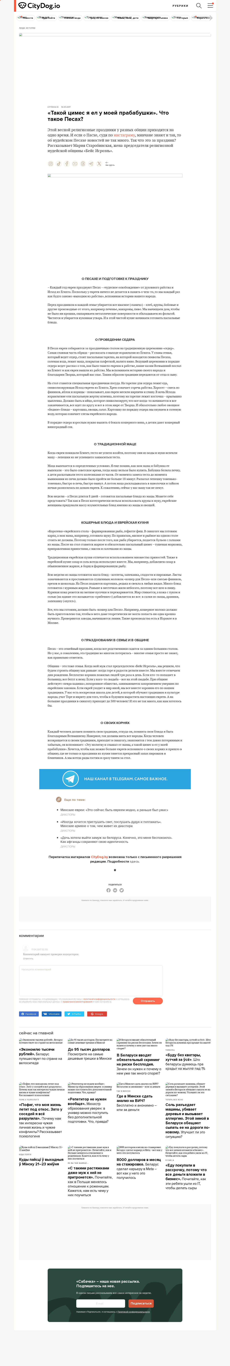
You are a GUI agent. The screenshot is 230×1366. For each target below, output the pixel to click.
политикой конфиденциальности (99, 998)
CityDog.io (53, 107)
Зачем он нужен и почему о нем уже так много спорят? (139, 1064)
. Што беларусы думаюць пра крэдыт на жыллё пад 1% (185, 1062)
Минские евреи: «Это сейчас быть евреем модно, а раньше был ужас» (114, 809)
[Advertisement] (115, 910)
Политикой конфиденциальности (134, 1311)
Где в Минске (124, 1091)
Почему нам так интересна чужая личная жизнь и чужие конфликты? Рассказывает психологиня (40, 1120)
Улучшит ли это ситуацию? (188, 1120)
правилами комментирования (77, 1001)
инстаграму (124, 135)
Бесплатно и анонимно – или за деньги (137, 1103)
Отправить (148, 1001)
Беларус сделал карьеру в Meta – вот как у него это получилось (139, 1168)
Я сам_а (170, 1160)
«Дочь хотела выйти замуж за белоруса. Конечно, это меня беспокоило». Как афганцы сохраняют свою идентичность (116, 839)
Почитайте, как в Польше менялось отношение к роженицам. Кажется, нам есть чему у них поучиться (90, 1181)
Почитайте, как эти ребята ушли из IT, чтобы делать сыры (186, 1176)
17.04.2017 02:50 (39, 949)
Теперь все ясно (174, 1099)
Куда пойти (25, 1154)
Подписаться (141, 1303)
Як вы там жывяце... (78, 1163)
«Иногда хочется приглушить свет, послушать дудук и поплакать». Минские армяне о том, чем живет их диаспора (110, 823)
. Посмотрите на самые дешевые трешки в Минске (90, 1054)
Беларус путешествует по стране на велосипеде (40, 1056)
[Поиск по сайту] (199, 5)
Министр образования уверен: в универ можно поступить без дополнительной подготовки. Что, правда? (88, 1110)
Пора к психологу (29, 1099)
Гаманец (170, 1050)
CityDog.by (99, 857)
